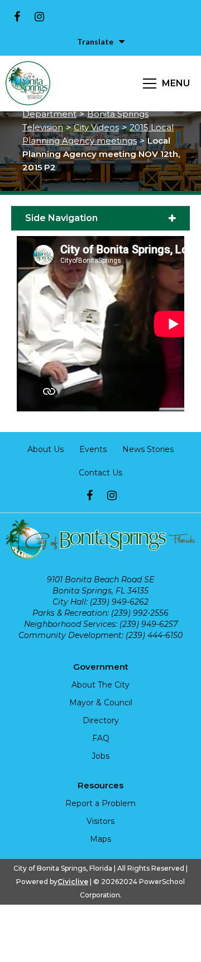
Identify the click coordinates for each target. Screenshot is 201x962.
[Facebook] (16, 16)
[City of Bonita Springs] (28, 83)
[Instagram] (39, 16)
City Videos (96, 127)
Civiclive (73, 881)
